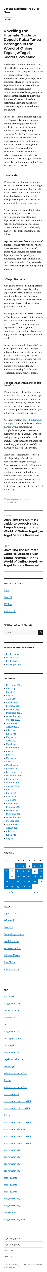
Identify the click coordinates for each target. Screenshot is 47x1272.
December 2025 (14, 685)
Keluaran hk (10, 920)
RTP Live (8, 604)
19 (40, 876)
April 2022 (11, 800)
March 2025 (12, 702)
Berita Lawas (12, 654)
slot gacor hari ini (12, 948)
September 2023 (14, 747)
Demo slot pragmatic (14, 934)
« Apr (11, 892)
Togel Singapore (12, 1238)
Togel (6, 590)
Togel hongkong (12, 1244)
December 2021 (13, 814)
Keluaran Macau (12, 955)
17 (29, 876)
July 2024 (10, 730)
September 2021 (14, 824)
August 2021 (12, 828)
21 (12, 881)
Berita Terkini (13, 661)
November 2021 (14, 817)
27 (6, 886)
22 (18, 881)
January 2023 (12, 768)
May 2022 (11, 796)
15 (18, 876)
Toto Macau (9, 962)
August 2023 (12, 751)
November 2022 (14, 775)
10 (29, 871)
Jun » (35, 892)
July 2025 (10, 688)
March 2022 (12, 803)
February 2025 (13, 706)
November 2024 (14, 716)
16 (23, 876)
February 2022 (13, 807)
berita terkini (12, 657)
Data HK (8, 597)
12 (40, 871)
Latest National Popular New (15, 1265)
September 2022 (14, 782)
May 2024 (11, 737)
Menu (8, 20)
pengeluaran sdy (12, 1150)
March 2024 (12, 744)
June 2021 (11, 835)
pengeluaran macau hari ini (17, 1136)
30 (23, 886)
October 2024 (13, 720)
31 (29, 886)
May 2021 (11, 838)
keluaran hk (10, 611)
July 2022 (10, 789)
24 (29, 881)
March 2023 (12, 765)
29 (18, 886)
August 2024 (12, 727)
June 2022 (11, 793)
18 (35, 876)
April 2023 (11, 761)
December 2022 (14, 772)
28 (12, 886)
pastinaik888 (12, 500)
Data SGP (8, 927)
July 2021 (10, 831)
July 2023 (10, 754)
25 (35, 881)
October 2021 (12, 821)
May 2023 (11, 758)
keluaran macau (11, 969)
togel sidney (10, 1212)
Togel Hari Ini (10, 913)
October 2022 (13, 779)
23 (23, 881)
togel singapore (11, 941)
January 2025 (12, 709)
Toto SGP (8, 1250)
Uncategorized (10, 502)
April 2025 (11, 699)
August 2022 (12, 786)
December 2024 (14, 713)
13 (7, 876)
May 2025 (11, 695)
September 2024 (14, 723)
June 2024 (11, 734)
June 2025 (11, 692)
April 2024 (11, 740)
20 (6, 881)
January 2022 (12, 810)
